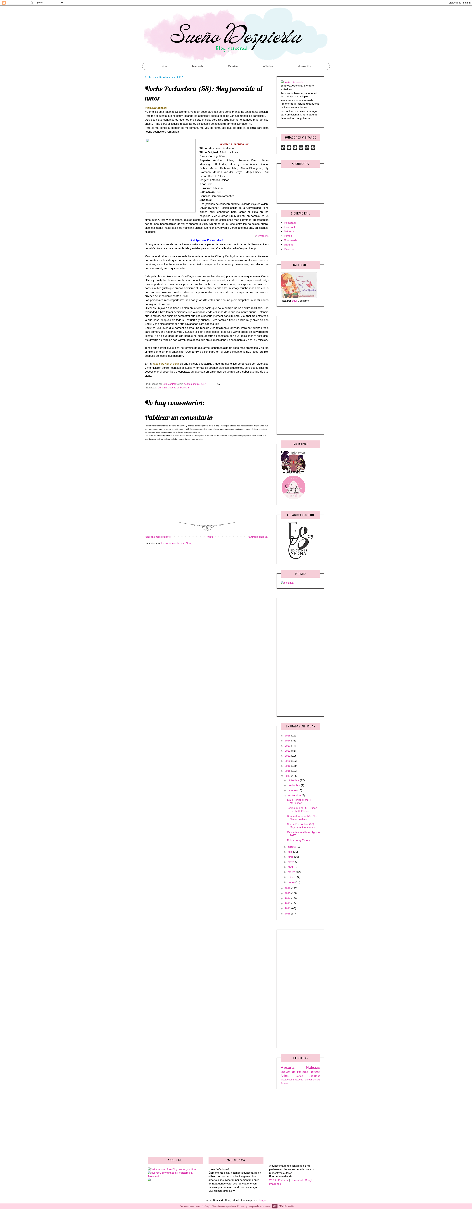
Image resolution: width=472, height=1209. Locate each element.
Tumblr (288, 235)
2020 (288, 760)
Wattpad (289, 244)
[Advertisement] (206, 576)
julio (290, 851)
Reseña (287, 1067)
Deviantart (297, 1180)
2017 (288, 775)
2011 (288, 913)
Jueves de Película (178, 387)
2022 (288, 750)
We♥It (272, 1180)
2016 (288, 888)
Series (299, 1075)
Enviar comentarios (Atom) (176, 543)
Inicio (164, 66)
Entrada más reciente (158, 536)
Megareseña (287, 1079)
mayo (291, 861)
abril (291, 866)
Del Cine (162, 387)
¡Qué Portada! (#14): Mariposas (299, 801)
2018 (288, 770)
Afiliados (268, 66)
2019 (288, 765)
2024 (288, 740)
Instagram (290, 222)
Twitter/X (289, 231)
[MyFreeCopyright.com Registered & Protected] (175, 1176)
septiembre (295, 795)
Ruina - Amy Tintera (298, 840)
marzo (292, 871)
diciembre (294, 780)
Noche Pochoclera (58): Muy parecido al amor (301, 826)
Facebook (290, 227)
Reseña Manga (303, 1079)
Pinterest (289, 249)
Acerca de (197, 66)
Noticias (313, 1067)
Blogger (262, 1199)
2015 (288, 893)
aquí (294, 300)
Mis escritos (304, 66)
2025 (288, 735)
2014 (288, 898)
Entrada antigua (258, 536)
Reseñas (233, 66)
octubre (292, 790)
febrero (292, 877)
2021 (288, 755)
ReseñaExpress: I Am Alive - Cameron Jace (303, 817)
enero (291, 882)
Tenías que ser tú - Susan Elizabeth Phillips (302, 809)
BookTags (314, 1075)
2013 (288, 903)
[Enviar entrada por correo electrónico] (218, 384)
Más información (286, 1206)
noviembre (294, 785)
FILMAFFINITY (262, 236)
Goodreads (290, 240)
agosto (292, 846)
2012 (288, 908)
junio (291, 856)
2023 (288, 745)
